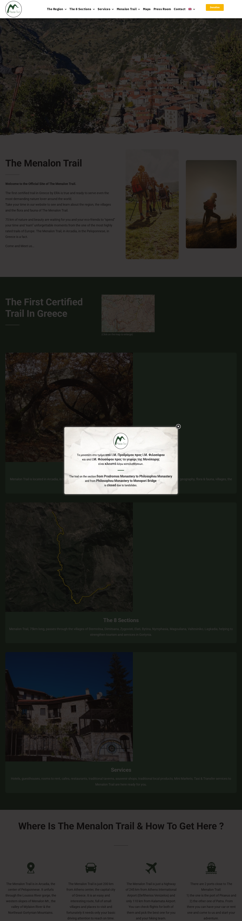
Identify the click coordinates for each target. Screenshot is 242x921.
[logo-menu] (13, 2)
